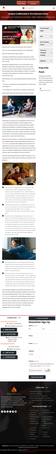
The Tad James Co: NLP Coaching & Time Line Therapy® (16, 17)
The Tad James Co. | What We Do (38, 396)
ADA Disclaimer (40, 450)
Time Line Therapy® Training (43, 53)
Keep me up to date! (37, 377)
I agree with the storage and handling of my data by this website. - (42, 365)
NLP (41, 36)
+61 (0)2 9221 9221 (34, 2)
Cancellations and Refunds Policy (28, 451)
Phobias (45, 434)
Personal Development (49, 412)
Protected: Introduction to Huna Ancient (40, 391)
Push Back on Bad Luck (36, 393)
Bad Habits (33, 419)
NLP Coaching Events (44, 43)
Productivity (46, 410)
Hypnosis (43, 61)
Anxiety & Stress (34, 423)
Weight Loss (46, 428)
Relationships (46, 436)
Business (45, 432)
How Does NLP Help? (44, 30)
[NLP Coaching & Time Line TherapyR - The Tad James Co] (4, 8)
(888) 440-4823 (22, 2)
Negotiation (33, 421)
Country (31, 354)
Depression (33, 432)
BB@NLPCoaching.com (15, 349)
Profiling (32, 434)
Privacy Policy (46, 366)
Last (43, 329)
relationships (5, 143)
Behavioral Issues (34, 417)
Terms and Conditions (50, 450)
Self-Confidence (34, 436)
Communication (34, 410)
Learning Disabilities (48, 417)
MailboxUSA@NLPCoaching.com (15, 326)
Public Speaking (47, 419)
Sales (44, 421)
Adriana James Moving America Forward (40, 398)
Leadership (33, 438)
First (30, 329)
